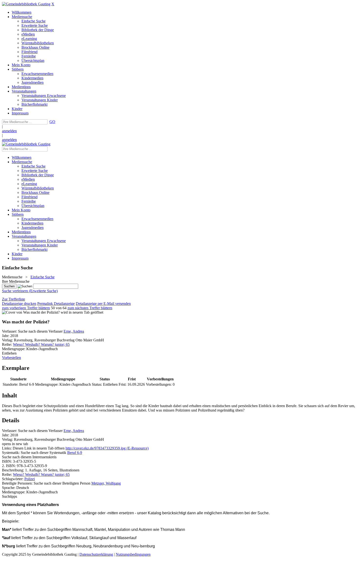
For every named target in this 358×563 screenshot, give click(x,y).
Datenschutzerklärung (96, 554)
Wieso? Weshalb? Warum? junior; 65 (41, 344)
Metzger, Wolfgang (106, 483)
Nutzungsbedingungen (133, 554)
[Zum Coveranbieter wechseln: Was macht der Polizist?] (31, 312)
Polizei (29, 479)
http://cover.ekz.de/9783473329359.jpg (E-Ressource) (107, 448)
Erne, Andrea (74, 331)
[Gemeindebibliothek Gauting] (26, 4)
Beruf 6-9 (74, 452)
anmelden (9, 131)
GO (52, 122)
